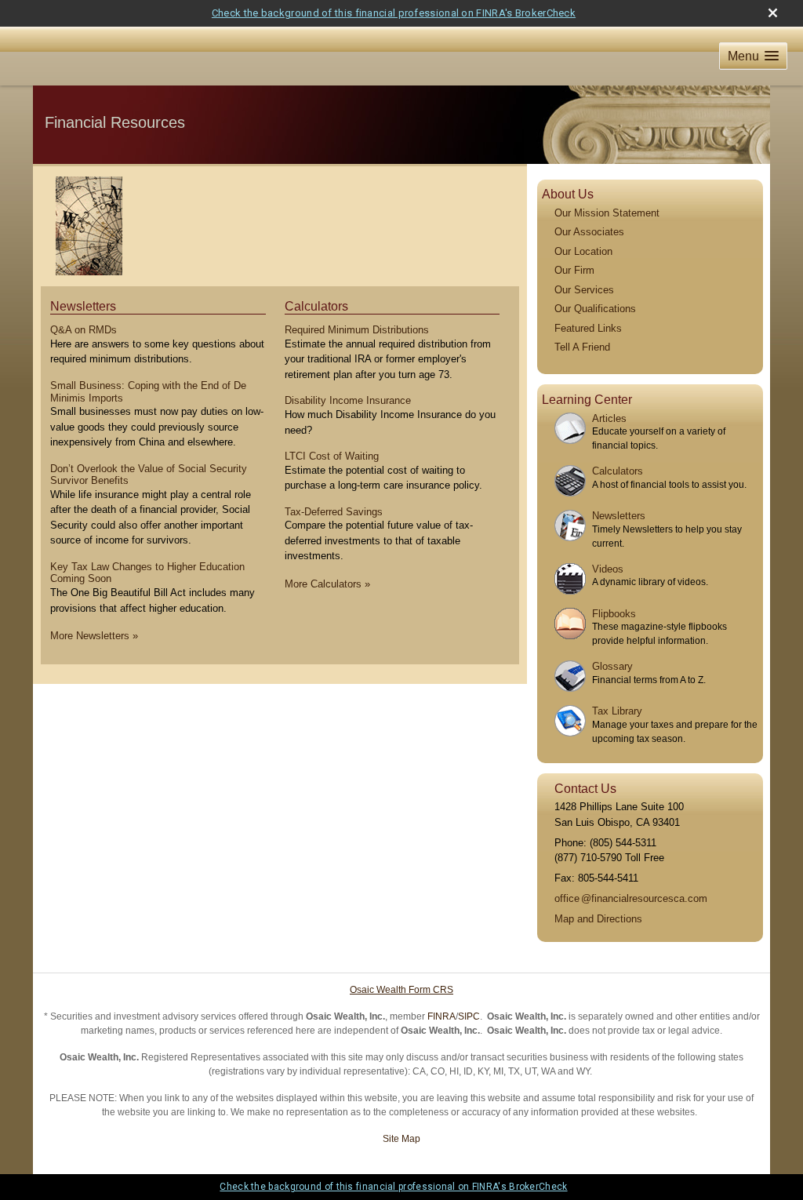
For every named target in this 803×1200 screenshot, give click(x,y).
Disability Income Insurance (348, 400)
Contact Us (585, 788)
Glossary (612, 666)
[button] (753, 56)
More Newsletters (94, 636)
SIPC (469, 1016)
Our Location (583, 251)
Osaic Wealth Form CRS (401, 989)
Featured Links (588, 328)
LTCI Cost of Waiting (332, 456)
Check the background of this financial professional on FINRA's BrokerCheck (394, 13)
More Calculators (327, 584)
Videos (607, 569)
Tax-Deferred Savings (334, 512)
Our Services (584, 290)
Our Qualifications (595, 309)
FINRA (441, 1016)
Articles (609, 418)
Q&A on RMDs (83, 330)
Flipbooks (614, 614)
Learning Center (587, 399)
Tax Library (617, 711)
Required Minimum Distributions (357, 330)
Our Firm (574, 270)
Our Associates (589, 232)
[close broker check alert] (773, 13)
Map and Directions (598, 919)
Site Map (401, 1138)
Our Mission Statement (606, 213)
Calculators (316, 306)
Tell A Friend (582, 347)
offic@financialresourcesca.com (630, 898)
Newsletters (83, 306)
